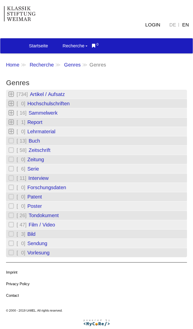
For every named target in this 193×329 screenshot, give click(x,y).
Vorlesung (38, 252)
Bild (31, 234)
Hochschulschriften (48, 103)
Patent (34, 197)
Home (12, 65)
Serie (33, 169)
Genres (72, 65)
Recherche (73, 45)
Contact (12, 295)
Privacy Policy (18, 284)
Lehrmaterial (41, 131)
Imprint (11, 272)
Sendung (37, 243)
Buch (34, 141)
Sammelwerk (43, 113)
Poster (34, 206)
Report (34, 122)
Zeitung (35, 159)
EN (185, 24)
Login (152, 24)
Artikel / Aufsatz (47, 94)
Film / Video (42, 224)
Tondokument (44, 215)
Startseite (38, 45)
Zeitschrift (40, 150)
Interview (38, 178)
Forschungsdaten (46, 187)
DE (172, 24)
